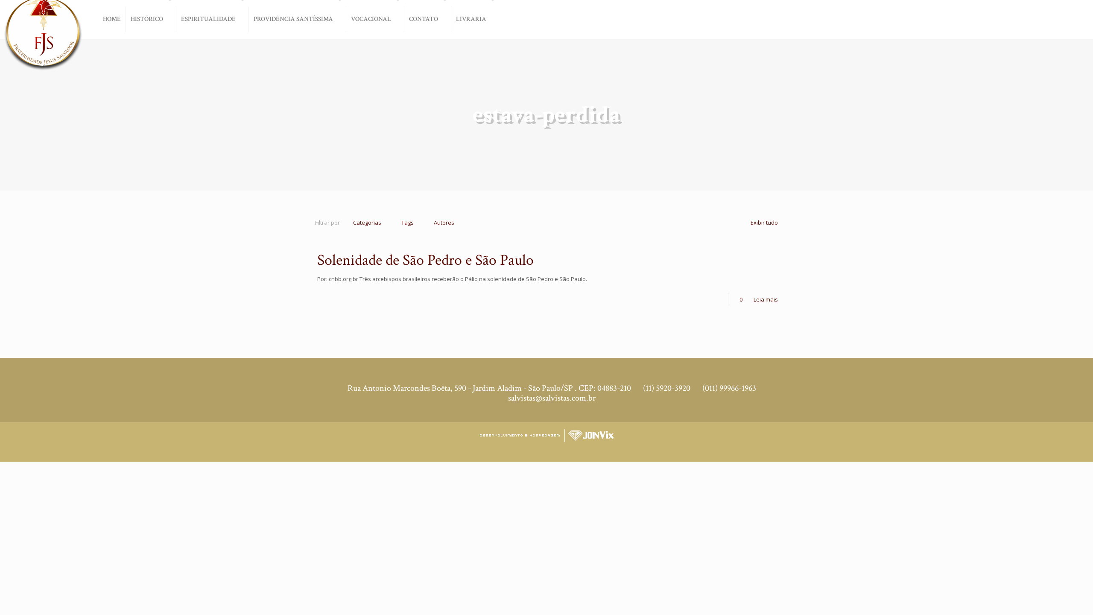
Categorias (367, 222)
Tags (407, 222)
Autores (444, 222)
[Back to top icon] (1058, 601)
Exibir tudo (764, 222)
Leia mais (766, 299)
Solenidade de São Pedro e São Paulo (425, 260)
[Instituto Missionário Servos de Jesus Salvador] (42, 39)
